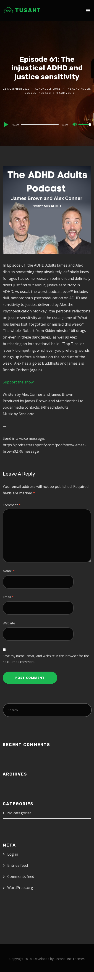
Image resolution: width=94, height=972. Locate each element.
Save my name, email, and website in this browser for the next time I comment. (46, 659)
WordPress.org (20, 887)
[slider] (84, 128)
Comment (12, 505)
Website (9, 623)
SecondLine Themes (70, 959)
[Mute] (75, 125)
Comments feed (20, 876)
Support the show (18, 382)
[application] (47, 124)
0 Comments (65, 92)
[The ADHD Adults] (22, 10)
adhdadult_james (47, 88)
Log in (12, 854)
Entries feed (17, 865)
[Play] (5, 124)
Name (9, 571)
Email (8, 597)
